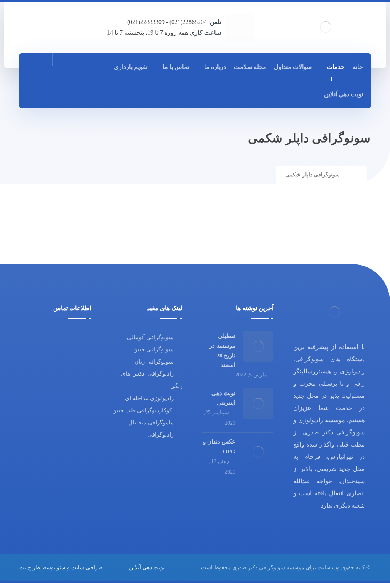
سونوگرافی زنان (154, 362)
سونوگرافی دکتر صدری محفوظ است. (242, 567)
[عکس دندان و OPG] (258, 452)
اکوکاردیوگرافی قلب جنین (143, 410)
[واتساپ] (35, 93)
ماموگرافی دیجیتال (151, 423)
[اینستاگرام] (52, 93)
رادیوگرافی (160, 435)
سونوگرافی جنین (153, 349)
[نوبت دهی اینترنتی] (258, 403)
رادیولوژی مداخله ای (149, 398)
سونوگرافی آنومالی (150, 337)
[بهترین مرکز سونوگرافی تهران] (326, 27)
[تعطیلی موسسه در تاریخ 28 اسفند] (258, 346)
